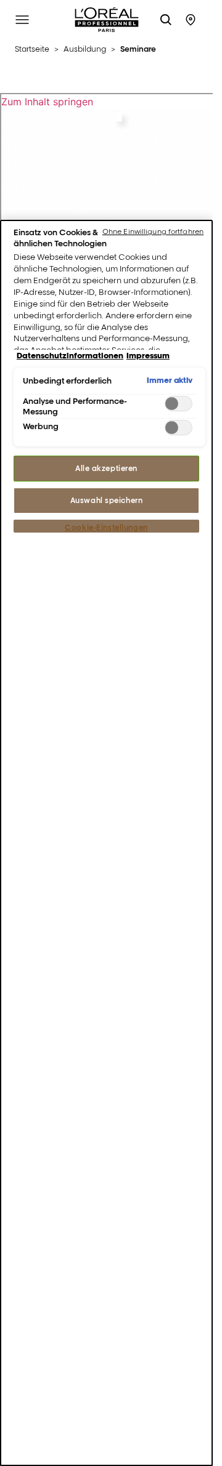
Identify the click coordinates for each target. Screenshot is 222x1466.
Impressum (148, 355)
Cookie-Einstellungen (106, 527)
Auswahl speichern (106, 500)
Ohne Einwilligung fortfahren (153, 231)
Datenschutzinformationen (70, 355)
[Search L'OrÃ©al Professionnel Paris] (166, 19)
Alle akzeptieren (106, 468)
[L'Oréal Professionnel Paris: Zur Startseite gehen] (107, 19)
